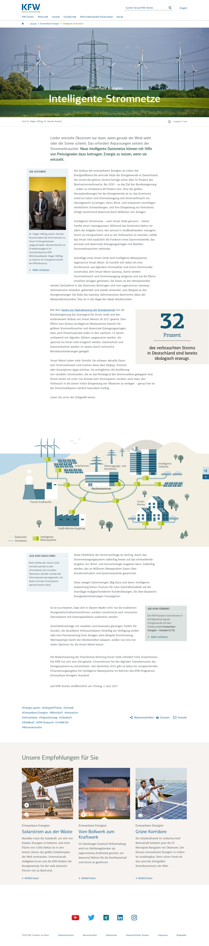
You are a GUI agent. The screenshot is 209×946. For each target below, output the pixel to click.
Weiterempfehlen (143, 717)
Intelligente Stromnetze (73, 24)
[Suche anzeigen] (170, 8)
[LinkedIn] (119, 918)
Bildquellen (181, 935)
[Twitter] (90, 918)
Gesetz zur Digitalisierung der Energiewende (88, 310)
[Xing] (104, 918)
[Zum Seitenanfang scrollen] (206, 476)
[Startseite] (73, 8)
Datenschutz (111, 935)
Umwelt (56, 16)
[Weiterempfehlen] (206, 470)
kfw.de (120, 16)
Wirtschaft (43, 16)
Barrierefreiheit (90, 935)
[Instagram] (133, 918)
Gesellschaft (69, 16)
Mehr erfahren (40, 270)
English (183, 8)
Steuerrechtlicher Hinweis (137, 935)
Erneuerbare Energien (49, 24)
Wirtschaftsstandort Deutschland (96, 16)
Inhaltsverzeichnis (66, 935)
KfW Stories (28, 16)
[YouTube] (75, 918)
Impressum (163, 935)
